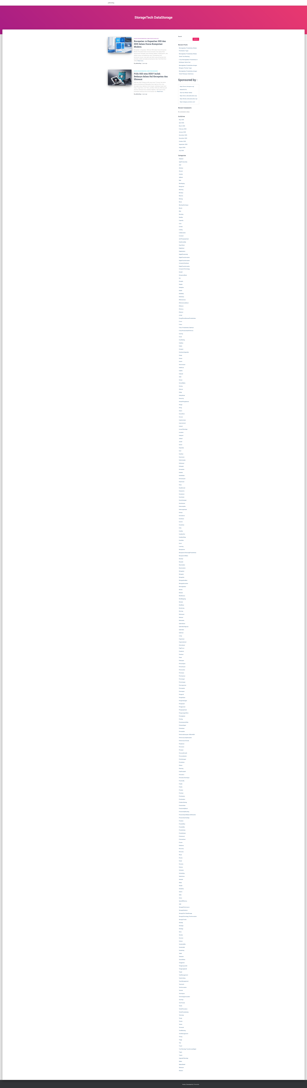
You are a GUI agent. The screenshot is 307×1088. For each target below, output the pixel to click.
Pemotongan (182, 682)
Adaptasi (181, 158)
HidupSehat (182, 395)
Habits (180, 346)
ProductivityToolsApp (184, 817)
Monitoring (181, 608)
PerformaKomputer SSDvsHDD (187, 734)
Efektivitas (181, 296)
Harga (180, 355)
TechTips (181, 999)
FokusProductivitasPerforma (186, 330)
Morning (181, 611)
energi (180, 315)
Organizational (182, 642)
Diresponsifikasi (183, 275)
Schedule (181, 870)
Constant (181, 235)
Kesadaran (181, 494)
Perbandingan (182, 725)
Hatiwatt (181, 373)
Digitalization (182, 251)
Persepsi (181, 750)
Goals (180, 336)
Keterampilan (182, 506)
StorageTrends (182, 919)
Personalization (183, 756)
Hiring (180, 407)
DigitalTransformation (184, 257)
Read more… (141, 60)
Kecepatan (181, 469)
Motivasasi (181, 614)
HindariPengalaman (184, 401)
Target (180, 972)
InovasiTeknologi (183, 429)
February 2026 (182, 129)
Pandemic (181, 651)
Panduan (181, 654)
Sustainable (182, 947)
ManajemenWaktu (183, 555)
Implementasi (182, 420)
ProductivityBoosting (184, 811)
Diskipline (181, 287)
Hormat (181, 417)
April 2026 (181, 122)
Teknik (180, 1005)
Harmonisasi (182, 364)
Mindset (181, 602)
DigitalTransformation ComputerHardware (146, 71)
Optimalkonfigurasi (183, 626)
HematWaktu (182, 383)
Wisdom (181, 1070)
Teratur (181, 1021)
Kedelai (181, 472)
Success (181, 938)
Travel (180, 1046)
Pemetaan (181, 672)
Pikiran (180, 765)
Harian (180, 358)
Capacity (181, 220)
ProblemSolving (183, 802)
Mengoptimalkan (183, 580)
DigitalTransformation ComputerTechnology (146, 38)
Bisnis (180, 202)
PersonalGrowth (183, 753)
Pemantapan (182, 663)
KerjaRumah (182, 488)
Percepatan (182, 731)
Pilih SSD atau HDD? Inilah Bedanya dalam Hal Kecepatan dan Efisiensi (151, 76)
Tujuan (180, 1055)
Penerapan (182, 691)
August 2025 (182, 147)
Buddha (181, 217)
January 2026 (182, 132)
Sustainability (182, 944)
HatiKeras (181, 367)
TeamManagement (183, 981)
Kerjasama (181, 491)
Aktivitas (181, 168)
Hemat (180, 380)
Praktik (180, 784)
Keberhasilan (182, 460)
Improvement (182, 423)
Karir (180, 450)
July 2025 (181, 150)
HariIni (180, 361)
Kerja (180, 484)
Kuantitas (181, 540)
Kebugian (181, 466)
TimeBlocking (182, 1030)
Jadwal (180, 438)
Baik (180, 180)
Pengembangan (183, 700)
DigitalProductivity (183, 254)
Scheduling (182, 873)
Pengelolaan (182, 697)
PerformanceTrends (184, 740)
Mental (180, 589)
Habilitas (181, 343)
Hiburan (181, 389)
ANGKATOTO (183, 89)
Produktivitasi (182, 833)
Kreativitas (181, 525)
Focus (180, 321)
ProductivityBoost (183, 808)
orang (180, 635)
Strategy (181, 928)
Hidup (180, 392)
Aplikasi (181, 177)
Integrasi (181, 435)
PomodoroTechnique (184, 777)
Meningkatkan (182, 586)
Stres (180, 931)
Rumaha (181, 864)
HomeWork (182, 413)
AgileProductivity (183, 161)
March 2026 (182, 126)
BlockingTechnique (183, 205)
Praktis (180, 787)
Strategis (181, 925)
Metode (181, 592)
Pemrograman (182, 685)
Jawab (180, 441)
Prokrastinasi (182, 839)
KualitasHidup (182, 537)
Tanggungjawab (183, 968)
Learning (181, 546)
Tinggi (180, 1039)
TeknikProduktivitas (184, 1012)
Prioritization (182, 799)
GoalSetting (182, 339)
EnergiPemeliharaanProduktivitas (187, 318)
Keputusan (181, 481)
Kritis (180, 528)
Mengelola (181, 577)
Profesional (182, 836)
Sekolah (181, 879)
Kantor (180, 444)
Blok (180, 211)
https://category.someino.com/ (187, 101)
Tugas (180, 1052)
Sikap (180, 882)
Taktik (180, 953)
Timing (180, 1036)
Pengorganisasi (183, 709)
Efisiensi (181, 312)
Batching (181, 189)
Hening (181, 386)
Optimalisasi (182, 623)
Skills (180, 894)
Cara (180, 223)
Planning (181, 768)
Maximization (182, 568)
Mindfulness (182, 595)
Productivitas (182, 805)
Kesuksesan (182, 503)
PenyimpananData (183, 722)
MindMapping (182, 598)
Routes (181, 857)
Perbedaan (182, 728)
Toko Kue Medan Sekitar (186, 92)
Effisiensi (181, 306)
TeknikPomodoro (183, 1009)
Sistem (180, 891)
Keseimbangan (183, 500)
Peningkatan (182, 716)
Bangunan (181, 186)
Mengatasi (181, 571)
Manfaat (181, 558)
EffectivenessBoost (184, 302)
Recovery (181, 848)
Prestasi (181, 790)
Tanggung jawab (183, 965)
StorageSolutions (183, 910)
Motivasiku (181, 620)
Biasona (181, 195)
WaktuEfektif (182, 1064)
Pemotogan (182, 679)
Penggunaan (182, 706)
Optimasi (181, 632)
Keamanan (181, 457)
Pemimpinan (182, 676)
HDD (180, 376)
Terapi (180, 1018)
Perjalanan (181, 743)
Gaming (181, 333)
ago (144, 63)
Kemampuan (182, 478)
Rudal (180, 861)
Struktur (181, 935)
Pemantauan (182, 666)
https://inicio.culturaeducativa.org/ (188, 95)
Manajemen (182, 549)
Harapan (181, 349)
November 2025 (183, 138)
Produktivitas (182, 830)
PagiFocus (181, 648)
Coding (181, 229)
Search (180, 36)
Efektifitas (181, 293)
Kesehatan (181, 497)
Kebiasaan (181, 463)
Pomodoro (181, 774)
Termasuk (181, 1027)
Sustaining (181, 950)
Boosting (181, 214)
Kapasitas (181, 447)
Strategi (181, 922)
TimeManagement (183, 1033)
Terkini (180, 1024)
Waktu (180, 1061)
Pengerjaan (182, 703)
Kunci (180, 543)
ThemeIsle (196, 1084)
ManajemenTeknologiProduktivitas (187, 552)
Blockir (180, 208)
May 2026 (181, 119)
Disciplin (181, 281)
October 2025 (182, 141)
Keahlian (181, 454)
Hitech (180, 410)
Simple (180, 885)
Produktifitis (182, 827)
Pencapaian (182, 688)
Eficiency (181, 309)
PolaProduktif (182, 771)
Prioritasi (181, 793)
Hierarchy (181, 398)
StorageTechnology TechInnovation (188, 916)
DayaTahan (182, 245)
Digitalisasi (181, 248)
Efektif (180, 290)
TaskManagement (183, 975)
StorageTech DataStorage (185, 913)
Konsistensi (182, 515)
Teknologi (181, 1015)
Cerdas (181, 226)
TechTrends (182, 1002)
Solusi (180, 898)
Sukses (181, 941)
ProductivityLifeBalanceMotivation (187, 814)
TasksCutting (182, 978)
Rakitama (181, 845)
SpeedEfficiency (183, 901)
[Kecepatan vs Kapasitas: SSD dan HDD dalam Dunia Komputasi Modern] (120, 45)
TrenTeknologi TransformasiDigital (187, 1049)
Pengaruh (181, 694)
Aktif (180, 165)
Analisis (181, 174)
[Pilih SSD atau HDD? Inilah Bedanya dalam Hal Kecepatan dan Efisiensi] (120, 77)
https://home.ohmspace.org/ (187, 86)
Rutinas (181, 867)
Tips (180, 1042)
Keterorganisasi (183, 509)
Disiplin (181, 284)
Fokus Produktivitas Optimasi (186, 327)
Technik (181, 990)
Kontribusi (181, 518)
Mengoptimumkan (183, 583)
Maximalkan (182, 565)
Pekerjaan (181, 660)
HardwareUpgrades (184, 352)
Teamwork (181, 984)
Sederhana (182, 876)
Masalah (181, 561)
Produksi (181, 820)
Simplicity (181, 888)
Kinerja (180, 512)
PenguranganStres (183, 713)
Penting (181, 719)
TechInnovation (183, 987)
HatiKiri (181, 370)
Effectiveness (182, 299)
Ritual (180, 854)
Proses (180, 842)
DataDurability (182, 242)
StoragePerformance (184, 907)
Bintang (181, 198)
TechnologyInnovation (184, 996)
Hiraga (180, 404)
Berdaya (181, 192)
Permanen (181, 746)
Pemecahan (182, 669)
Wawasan (181, 1067)
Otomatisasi (182, 645)
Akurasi (181, 171)
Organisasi (181, 639)
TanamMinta (182, 959)
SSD (180, 904)
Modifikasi (181, 605)
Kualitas (181, 531)
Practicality (181, 780)
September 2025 (183, 144)
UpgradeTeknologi (183, 1058)
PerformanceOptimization (185, 737)
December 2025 (183, 135)
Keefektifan (182, 475)
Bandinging (182, 183)
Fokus (180, 324)
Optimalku (181, 629)
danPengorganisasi (184, 239)
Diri (180, 278)
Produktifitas (182, 824)
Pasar (180, 657)
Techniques (182, 993)
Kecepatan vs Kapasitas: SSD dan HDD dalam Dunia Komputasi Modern (150, 44)
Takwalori (181, 956)
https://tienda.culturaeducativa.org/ (188, 98)
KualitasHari (182, 534)
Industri (181, 426)
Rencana (181, 851)
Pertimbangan (182, 759)
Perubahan (182, 762)
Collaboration (182, 232)
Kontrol (181, 521)
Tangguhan (182, 962)
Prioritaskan (182, 796)
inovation (181, 432)
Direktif (180, 272)
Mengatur (181, 574)
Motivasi (181, 617)
